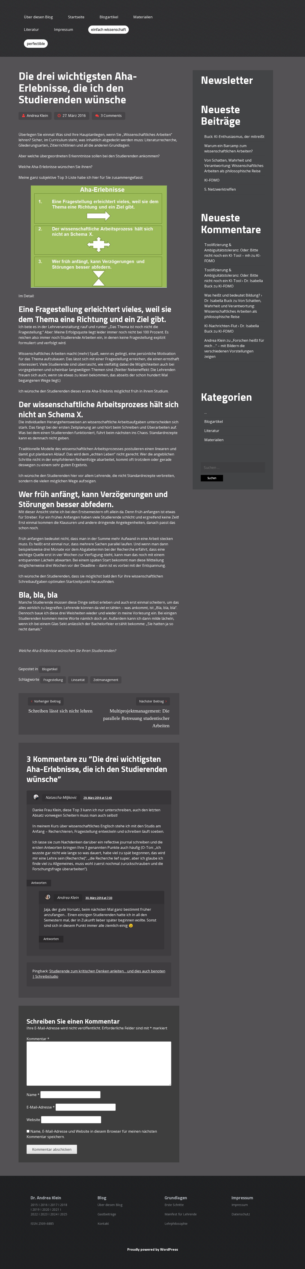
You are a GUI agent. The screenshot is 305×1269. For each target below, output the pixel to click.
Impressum (63, 29)
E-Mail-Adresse (41, 1107)
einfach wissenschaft (108, 29)
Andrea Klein (37, 115)
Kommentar (38, 1038)
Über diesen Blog (38, 17)
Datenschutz (241, 1214)
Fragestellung (53, 680)
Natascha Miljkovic (61, 797)
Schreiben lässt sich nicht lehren (60, 710)
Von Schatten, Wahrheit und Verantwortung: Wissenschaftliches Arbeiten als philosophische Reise (233, 165)
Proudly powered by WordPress (152, 1249)
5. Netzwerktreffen (220, 189)
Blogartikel (109, 17)
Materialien (142, 17)
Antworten (38, 883)
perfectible (36, 43)
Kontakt (103, 1223)
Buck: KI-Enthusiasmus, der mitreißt (234, 136)
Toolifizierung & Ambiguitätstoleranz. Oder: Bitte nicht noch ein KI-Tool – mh (231, 250)
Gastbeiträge (107, 1214)
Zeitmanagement (105, 680)
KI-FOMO (211, 180)
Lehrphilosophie (176, 1223)
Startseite (76, 17)
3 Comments (111, 115)
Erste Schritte (174, 1205)
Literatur (31, 29)
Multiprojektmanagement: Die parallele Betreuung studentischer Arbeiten (136, 718)
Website (33, 1119)
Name (33, 1094)
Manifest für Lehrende (181, 1214)
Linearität (78, 680)
